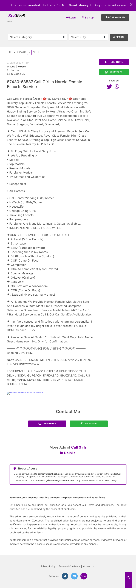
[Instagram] (74, 576)
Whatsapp (116, 72)
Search (120, 37)
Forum (83, 576)
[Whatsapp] (118, 86)
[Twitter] (110, 86)
